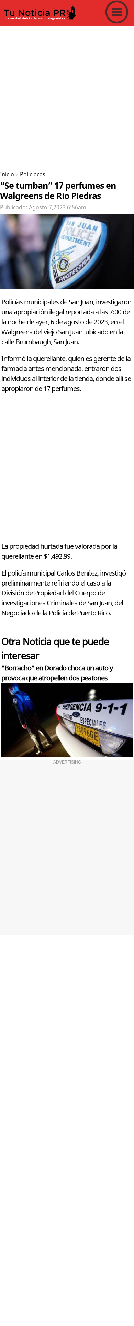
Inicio (7, 174)
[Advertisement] (67, 96)
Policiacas (32, 174)
